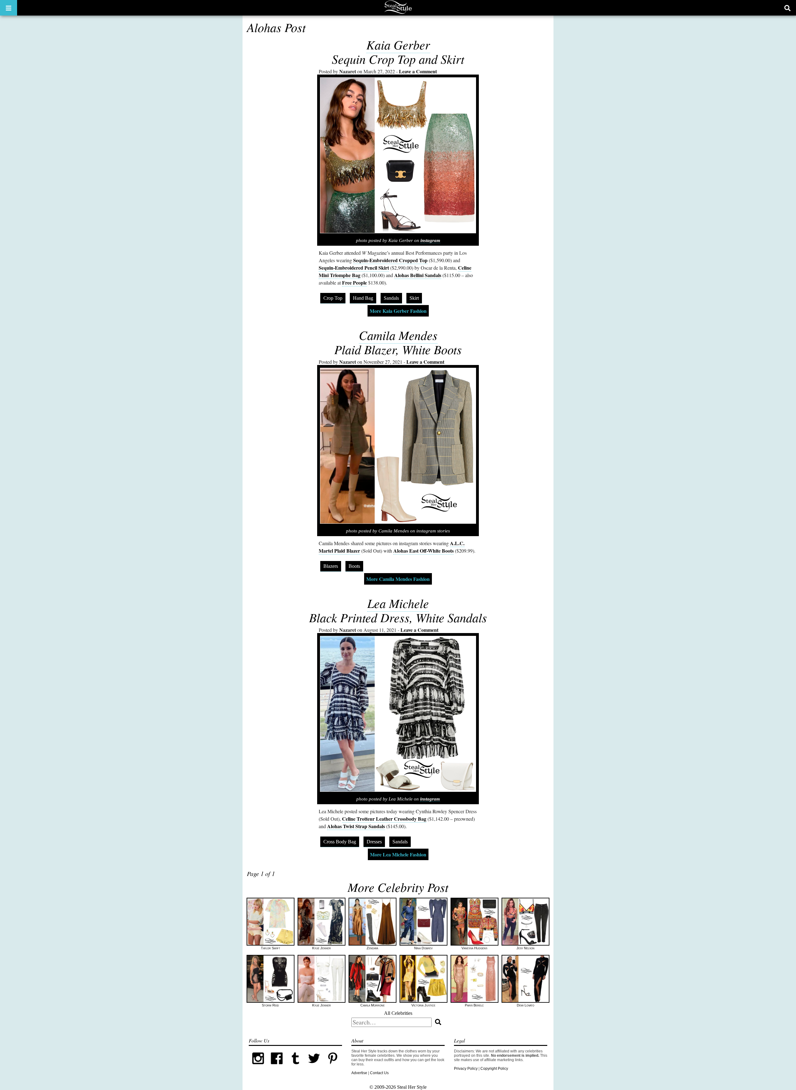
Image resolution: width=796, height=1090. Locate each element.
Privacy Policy (466, 1068)
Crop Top (332, 298)
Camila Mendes (398, 334)
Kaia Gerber (398, 44)
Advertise (359, 1073)
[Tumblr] (295, 1066)
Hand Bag (363, 298)
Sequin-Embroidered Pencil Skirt (354, 267)
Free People (354, 282)
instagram (430, 240)
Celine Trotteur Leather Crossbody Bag (384, 818)
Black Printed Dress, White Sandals (398, 617)
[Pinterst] (332, 1066)
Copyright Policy (494, 1068)
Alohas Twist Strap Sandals (356, 826)
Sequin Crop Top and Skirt (398, 58)
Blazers (330, 566)
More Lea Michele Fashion (398, 854)
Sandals (391, 298)
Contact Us (379, 1073)
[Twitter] (314, 1066)
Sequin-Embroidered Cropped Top (390, 260)
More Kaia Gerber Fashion (398, 310)
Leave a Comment (418, 71)
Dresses (374, 841)
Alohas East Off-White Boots (423, 550)
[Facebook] (276, 1066)
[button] (8, 8)
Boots (354, 566)
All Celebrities (398, 1013)
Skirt (414, 298)
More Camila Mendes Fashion (398, 578)
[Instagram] (258, 1066)
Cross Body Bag (339, 841)
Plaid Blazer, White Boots (398, 349)
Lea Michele (398, 603)
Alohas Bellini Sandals (417, 275)
